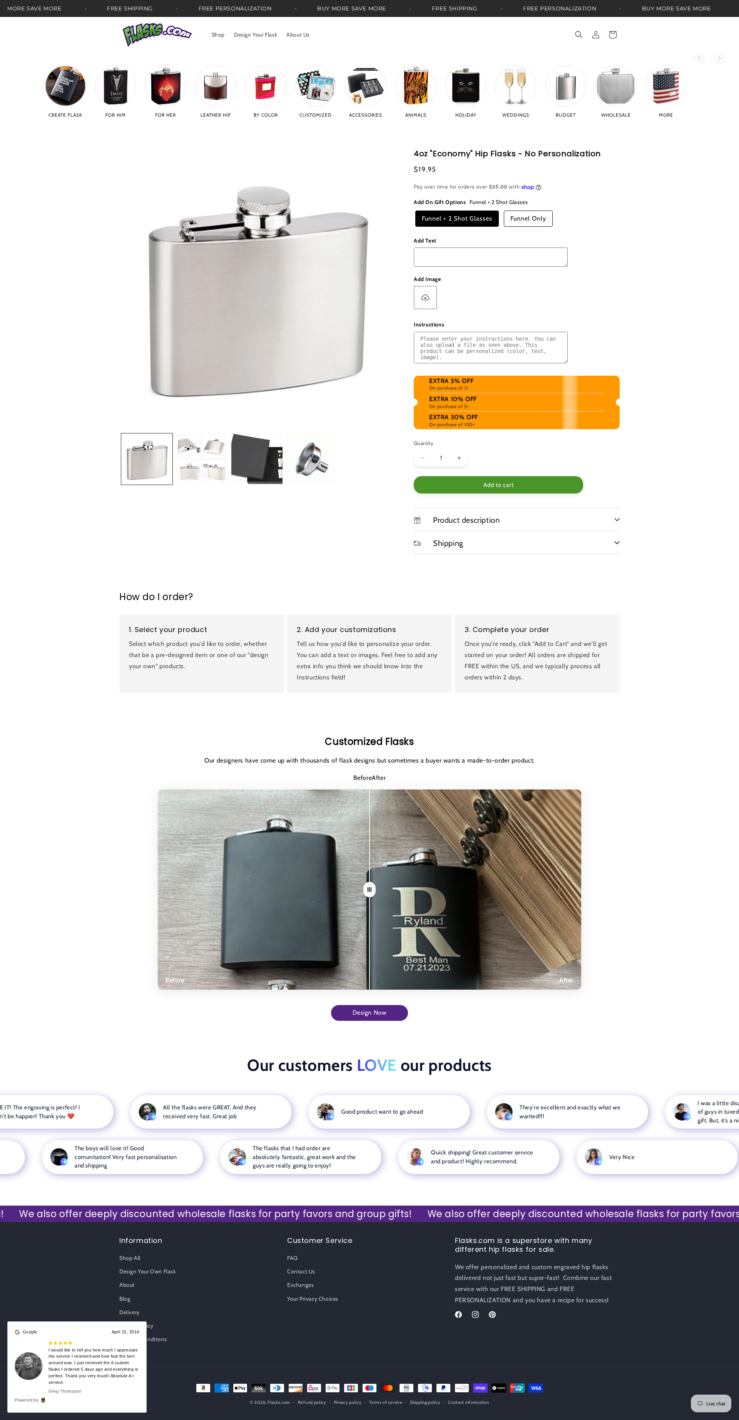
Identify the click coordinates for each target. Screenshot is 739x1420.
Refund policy (312, 1402)
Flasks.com (279, 1402)
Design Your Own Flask (147, 1271)
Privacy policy (348, 1402)
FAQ (292, 1257)
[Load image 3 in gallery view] (257, 459)
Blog (124, 1298)
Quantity (423, 443)
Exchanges (300, 1285)
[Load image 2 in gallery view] (201, 459)
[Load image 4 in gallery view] (312, 459)
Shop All (129, 1257)
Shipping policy (425, 1402)
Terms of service (385, 1402)
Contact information (468, 1402)
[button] (578, 34)
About (127, 1285)
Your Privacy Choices (312, 1298)
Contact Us (301, 1271)
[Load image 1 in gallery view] (146, 459)
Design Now (370, 1012)
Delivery (129, 1312)
